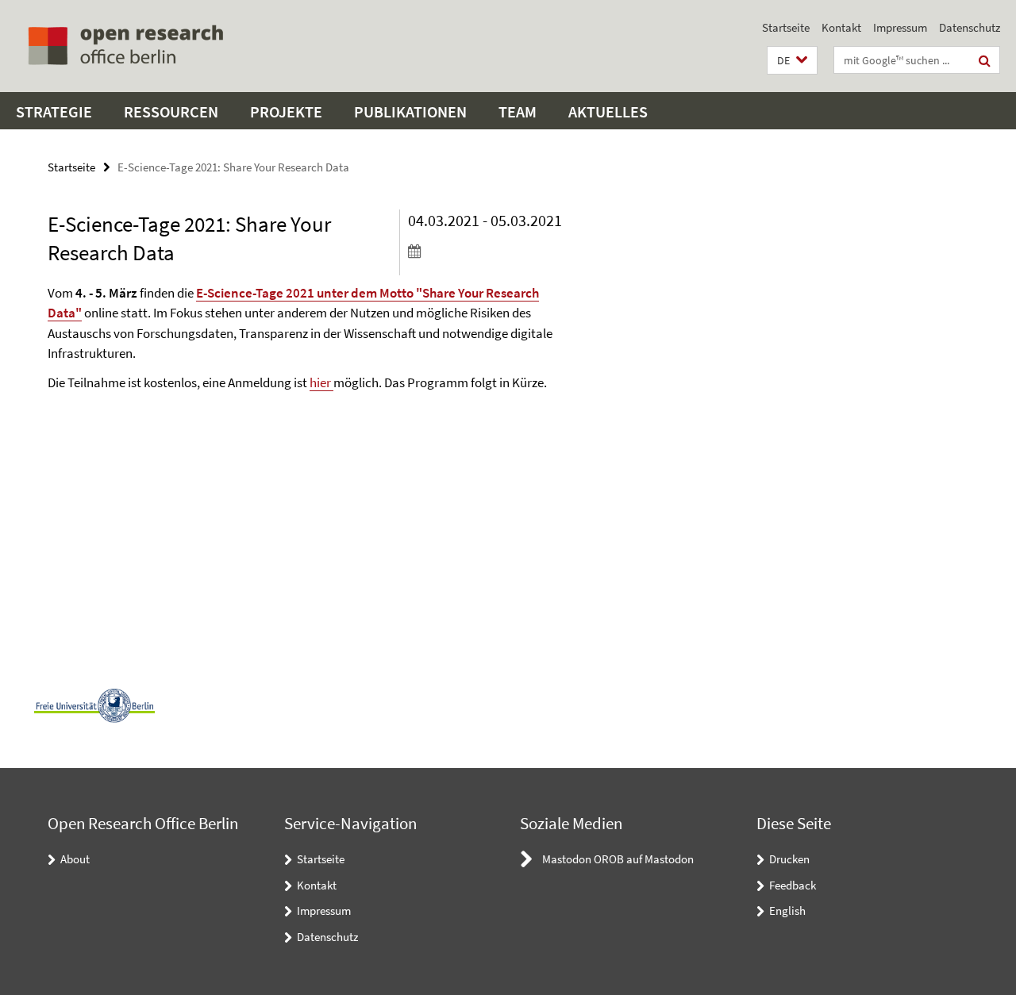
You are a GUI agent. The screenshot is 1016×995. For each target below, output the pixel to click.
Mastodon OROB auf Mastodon (618, 858)
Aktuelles (608, 111)
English (787, 910)
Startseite (786, 27)
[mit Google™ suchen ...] (984, 60)
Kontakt (841, 27)
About (75, 858)
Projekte (286, 111)
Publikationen (410, 111)
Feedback (792, 885)
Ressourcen (171, 111)
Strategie (54, 111)
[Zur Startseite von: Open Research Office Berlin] (125, 46)
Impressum (900, 27)
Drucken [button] (789, 858)
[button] (792, 60)
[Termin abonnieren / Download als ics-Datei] (491, 251)
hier (321, 382)
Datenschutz (969, 27)
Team (517, 111)
